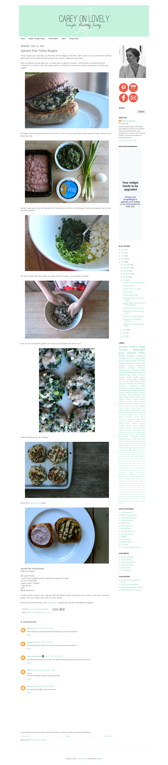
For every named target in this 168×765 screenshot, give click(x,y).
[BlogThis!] (56, 609)
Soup (129, 358)
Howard (134, 470)
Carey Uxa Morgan (34, 609)
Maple (127, 410)
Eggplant (142, 406)
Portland (129, 481)
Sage (126, 485)
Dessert (131, 352)
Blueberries (122, 403)
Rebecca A (31, 670)
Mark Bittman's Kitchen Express (132, 587)
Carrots (121, 406)
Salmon (126, 445)
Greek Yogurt (129, 397)
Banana (121, 452)
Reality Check (123, 483)
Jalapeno (122, 410)
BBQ (126, 390)
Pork (139, 361)
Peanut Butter (136, 412)
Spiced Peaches (128, 286)
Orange (137, 397)
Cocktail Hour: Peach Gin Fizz (133, 308)
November (127, 268)
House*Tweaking (127, 565)
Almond (134, 423)
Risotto (121, 445)
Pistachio (130, 414)
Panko (132, 478)
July (124, 280)
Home (23, 39)
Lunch (143, 470)
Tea (144, 445)
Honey (129, 470)
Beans (126, 452)
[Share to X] (58, 609)
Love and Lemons (127, 534)
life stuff (127, 384)
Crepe (126, 461)
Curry (137, 406)
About (63, 39)
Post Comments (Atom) (38, 740)
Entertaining (131, 372)
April (125, 336)
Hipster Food (125, 523)
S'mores (121, 485)
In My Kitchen (53, 39)
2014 (123, 256)
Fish (130, 463)
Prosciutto (135, 481)
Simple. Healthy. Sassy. (36, 39)
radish (138, 448)
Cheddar (121, 428)
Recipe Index (73, 39)
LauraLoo (30, 642)
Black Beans (141, 452)
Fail (126, 463)
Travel (121, 419)
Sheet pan (122, 487)
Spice (134, 361)
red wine (142, 501)
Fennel (121, 408)
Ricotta (143, 443)
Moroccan (133, 474)
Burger (29, 612)
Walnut (143, 419)
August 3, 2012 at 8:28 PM (45, 686)
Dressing (121, 463)
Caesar (136, 456)
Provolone (142, 481)
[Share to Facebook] (61, 609)
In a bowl (136, 358)
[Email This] (53, 609)
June (125, 330)
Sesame (142, 414)
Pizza (128, 441)
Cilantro (128, 361)
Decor (140, 461)
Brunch (136, 403)
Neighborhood (123, 476)
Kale (128, 375)
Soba (139, 487)
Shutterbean (125, 539)
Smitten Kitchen (126, 542)
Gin (144, 395)
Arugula (135, 370)
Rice (136, 414)
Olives (139, 439)
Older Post (109, 736)
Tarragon (125, 494)
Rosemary (140, 365)
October (126, 271)
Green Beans (136, 408)
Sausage (137, 485)
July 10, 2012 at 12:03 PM (44, 628)
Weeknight (139, 349)
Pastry (137, 478)
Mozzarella (122, 439)
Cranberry (133, 386)
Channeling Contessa (128, 518)
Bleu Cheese (139, 401)
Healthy (126, 381)
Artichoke (142, 399)
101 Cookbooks (126, 512)
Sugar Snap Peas (129, 492)
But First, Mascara (127, 557)
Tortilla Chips (126, 496)
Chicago (127, 459)
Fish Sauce (136, 463)
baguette (125, 498)
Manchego (122, 472)
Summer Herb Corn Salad (132, 289)
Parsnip (128, 412)
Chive (132, 406)
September (127, 274)
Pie (120, 481)
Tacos (143, 417)
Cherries (121, 459)
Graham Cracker (124, 467)
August (125, 277)
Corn (120, 381)
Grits (143, 430)
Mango (131, 472)
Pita (125, 441)
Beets (134, 452)
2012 (123, 262)
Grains (131, 467)
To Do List (135, 494)
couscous (122, 421)
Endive (129, 430)
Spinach (43, 612)
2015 (123, 253)
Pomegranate (140, 441)
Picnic (143, 412)
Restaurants (132, 483)
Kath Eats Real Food (128, 531)
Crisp (130, 461)
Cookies (135, 428)
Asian (142, 370)
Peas (143, 381)
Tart (140, 445)
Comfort (122, 372)
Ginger (127, 408)
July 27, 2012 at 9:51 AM (53, 656)
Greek (121, 397)
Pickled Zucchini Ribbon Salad (134, 283)
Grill (144, 408)
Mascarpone (141, 472)
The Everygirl (125, 570)
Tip (130, 494)
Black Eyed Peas (124, 454)
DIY (139, 428)
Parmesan (122, 412)
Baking (135, 390)
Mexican (122, 377)
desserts (121, 501)
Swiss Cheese (140, 492)
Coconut (142, 392)
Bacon (130, 390)
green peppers (129, 501)
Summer (136, 417)
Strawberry (128, 417)
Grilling (37, 612)
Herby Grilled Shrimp (130, 295)
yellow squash (133, 450)
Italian (143, 432)
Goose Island (140, 465)
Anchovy (142, 423)
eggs (134, 448)
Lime (134, 375)
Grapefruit (137, 467)
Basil (121, 352)
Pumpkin (127, 443)
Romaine (142, 483)
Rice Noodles (135, 443)
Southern (121, 490)
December (127, 265)
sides (126, 450)
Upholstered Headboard (137, 496)
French (134, 430)
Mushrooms (123, 388)
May (124, 333)
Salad (141, 346)
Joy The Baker (126, 528)
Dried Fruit (122, 430)
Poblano (133, 441)
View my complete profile (128, 141)
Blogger (99, 759)
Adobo (128, 423)
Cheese (127, 406)
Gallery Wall (128, 465)
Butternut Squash (131, 392)
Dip (144, 461)
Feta (33, 612)
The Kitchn (124, 545)
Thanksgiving (124, 370)
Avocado (142, 379)
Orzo (143, 476)
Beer (130, 452)
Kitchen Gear (123, 434)
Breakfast (142, 425)
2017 (123, 250)
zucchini (137, 421)
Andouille (121, 425)
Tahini (120, 494)
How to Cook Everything (129, 584)
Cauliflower (141, 456)
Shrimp (137, 388)
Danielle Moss (82, 759)
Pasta (129, 377)
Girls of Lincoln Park (128, 562)
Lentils (136, 434)
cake (130, 498)
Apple (135, 379)
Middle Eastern (135, 410)
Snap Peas (132, 487)
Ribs (137, 483)
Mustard (129, 439)
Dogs (143, 428)
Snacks (121, 417)
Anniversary (141, 450)
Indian (139, 470)
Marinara (142, 434)
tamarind (121, 503)
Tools (120, 496)
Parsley (137, 381)
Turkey (48, 612)
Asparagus (140, 363)
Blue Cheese (136, 454)
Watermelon (128, 448)
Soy (143, 388)
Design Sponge (126, 560)
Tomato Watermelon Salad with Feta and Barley (134, 304)
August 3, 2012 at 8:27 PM (45, 670)
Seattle (143, 485)
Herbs (125, 470)
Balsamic (122, 401)
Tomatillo (142, 494)
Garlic (139, 430)
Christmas (128, 428)
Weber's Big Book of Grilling (131, 590)
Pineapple (122, 414)
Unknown (30, 628)
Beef (132, 384)
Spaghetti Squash (131, 490)
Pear (143, 439)
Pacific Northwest (124, 478)
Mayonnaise (122, 474)
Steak (135, 399)
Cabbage (130, 456)
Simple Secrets (127, 368)
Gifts (134, 465)
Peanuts (142, 478)
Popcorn (121, 443)
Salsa (131, 445)
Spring (140, 490)
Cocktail (122, 365)
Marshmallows (123, 437)
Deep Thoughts (134, 395)
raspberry (130, 421)
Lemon (131, 355)
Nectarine (142, 474)
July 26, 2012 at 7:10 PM (43, 642)
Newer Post (25, 736)
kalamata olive (34, 503)
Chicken (123, 346)
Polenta (123, 481)
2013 (123, 259)
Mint (131, 381)
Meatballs (134, 437)
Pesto (131, 365)
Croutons (135, 461)
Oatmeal (137, 476)
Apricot (129, 425)
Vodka (138, 419)
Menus (143, 437)
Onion (143, 410)
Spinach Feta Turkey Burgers (133, 316)
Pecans (121, 441)
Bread (135, 425)
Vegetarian (131, 419)
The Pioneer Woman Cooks (130, 547)
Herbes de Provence (126, 432)
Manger (123, 536)
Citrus (133, 459)
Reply (29, 635)
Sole (143, 487)
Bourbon (130, 403)
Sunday (121, 390)
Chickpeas (141, 375)
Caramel (142, 403)
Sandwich (131, 485)
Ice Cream (137, 432)
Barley (129, 401)
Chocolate (122, 386)
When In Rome (128, 292)
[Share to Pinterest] (63, 609)
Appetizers (131, 363)
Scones (136, 445)
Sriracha (129, 399)
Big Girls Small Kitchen (129, 515)
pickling (137, 501)
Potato (136, 377)
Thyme (121, 448)
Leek (131, 434)
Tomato (123, 349)
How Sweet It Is (126, 526)
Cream (138, 459)
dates (143, 498)
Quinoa (121, 384)
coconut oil (137, 498)
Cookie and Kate (127, 520)
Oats (134, 439)
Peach (131, 388)
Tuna (125, 419)
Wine (120, 498)
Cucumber (122, 395)
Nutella (131, 476)
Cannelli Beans (139, 384)
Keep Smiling (125, 568)
